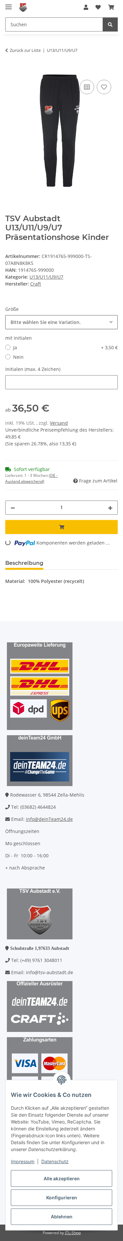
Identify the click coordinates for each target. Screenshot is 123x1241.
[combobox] (61, 322)
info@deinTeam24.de (49, 819)
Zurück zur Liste (25, 50)
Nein (18, 357)
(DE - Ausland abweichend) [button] (31, 478)
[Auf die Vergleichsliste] (87, 87)
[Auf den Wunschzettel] (104, 87)
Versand (59, 423)
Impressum (22, 1161)
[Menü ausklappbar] (8, 4)
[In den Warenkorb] (10, 71)
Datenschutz (55, 1161)
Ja (65, 347)
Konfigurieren (61, 1197)
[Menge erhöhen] (110, 507)
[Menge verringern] (13, 507)
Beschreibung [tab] (24, 563)
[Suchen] (110, 24)
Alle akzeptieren (62, 1178)
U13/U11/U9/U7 (46, 277)
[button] (86, 7)
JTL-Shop (73, 1232)
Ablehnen (61, 1216)
